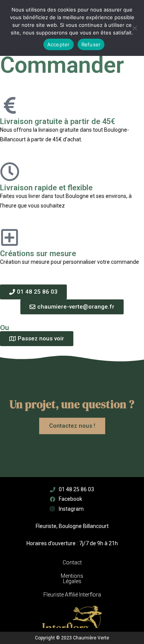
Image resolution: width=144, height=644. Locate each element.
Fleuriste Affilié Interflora (72, 595)
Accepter (58, 44)
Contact (72, 562)
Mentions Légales (72, 578)
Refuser (91, 44)
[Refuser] (134, 28)
